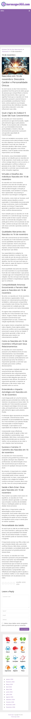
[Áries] (8, 643)
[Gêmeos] (23, 643)
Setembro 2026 (10, 699)
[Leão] (15, 652)
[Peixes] (23, 671)
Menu (2, 11)
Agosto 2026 (9, 697)
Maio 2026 (9, 689)
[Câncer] (8, 652)
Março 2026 (9, 684)
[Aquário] (15, 671)
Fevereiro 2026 (10, 682)
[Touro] (15, 643)
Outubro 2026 (10, 702)
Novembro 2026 (10, 704)
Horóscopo (11, 714)
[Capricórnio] (8, 671)
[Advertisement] (15, 28)
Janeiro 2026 (9, 679)
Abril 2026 (9, 687)
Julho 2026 (9, 694)
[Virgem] (23, 652)
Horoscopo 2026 (15, 716)
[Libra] (8, 662)
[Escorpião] (15, 662)
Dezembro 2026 (10, 707)
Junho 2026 (9, 692)
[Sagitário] (23, 662)
